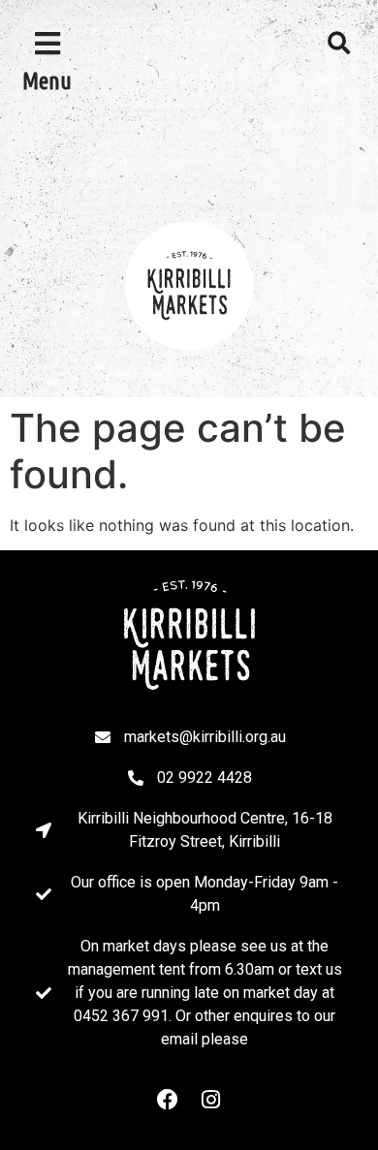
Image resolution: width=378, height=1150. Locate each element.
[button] (339, 43)
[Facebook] (167, 1099)
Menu (47, 81)
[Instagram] (210, 1099)
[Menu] (47, 43)
